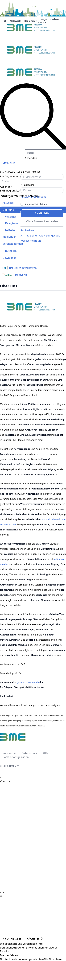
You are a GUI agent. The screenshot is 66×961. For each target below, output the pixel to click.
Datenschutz (29, 753)
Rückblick (11, 250)
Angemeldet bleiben (36, 204)
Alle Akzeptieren (53, 959)
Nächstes (33, 938)
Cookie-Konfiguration (16, 757)
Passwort (27, 185)
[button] (33, 116)
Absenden (31, 158)
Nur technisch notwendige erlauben (22, 959)
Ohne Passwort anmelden (42, 221)
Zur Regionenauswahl (13, 176)
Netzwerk (15, 20)
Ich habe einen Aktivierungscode (40, 235)
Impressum (9, 753)
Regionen (29, 20)
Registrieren (28, 230)
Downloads (9, 258)
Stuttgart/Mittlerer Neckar (48, 21)
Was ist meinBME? (31, 240)
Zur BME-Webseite (11, 172)
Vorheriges (12, 938)
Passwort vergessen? (33, 196)
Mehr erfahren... (10, 955)
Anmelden (42, 213)
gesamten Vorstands (28, 682)
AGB (45, 753)
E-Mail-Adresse (31, 171)
